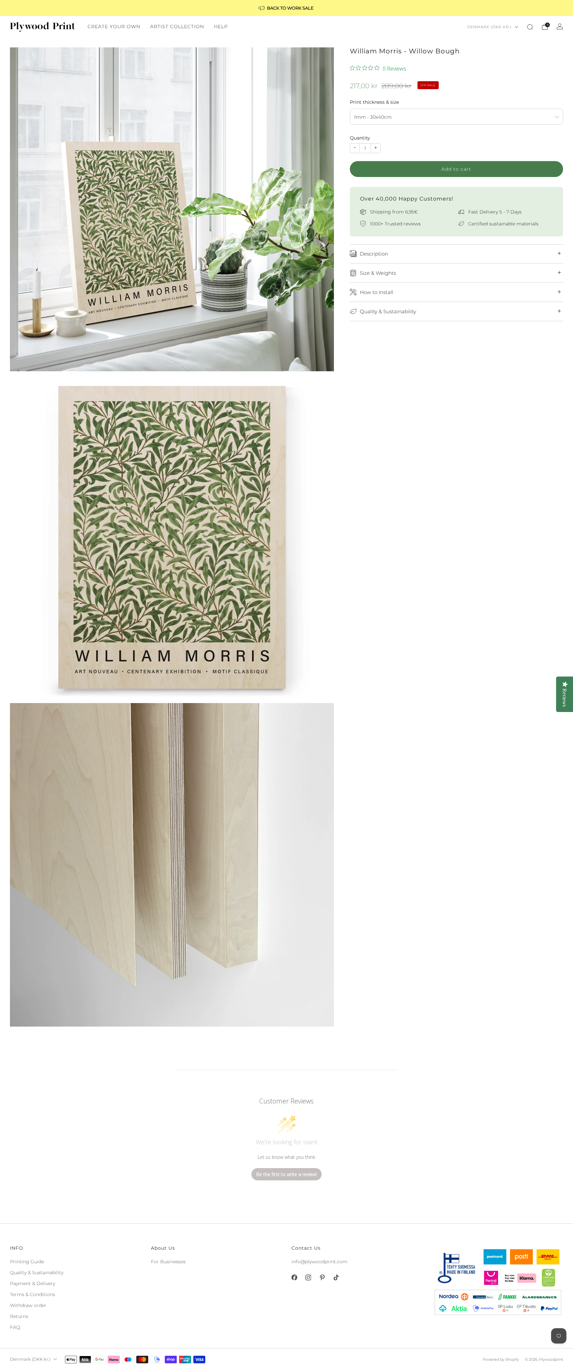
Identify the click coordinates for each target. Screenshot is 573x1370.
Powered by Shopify (501, 1359)
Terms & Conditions (32, 1294)
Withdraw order (28, 1305)
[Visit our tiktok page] (336, 1277)
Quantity (360, 138)
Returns (19, 1316)
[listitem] (286, 8)
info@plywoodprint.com (319, 1262)
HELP (221, 27)
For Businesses (168, 1262)
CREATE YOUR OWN (114, 27)
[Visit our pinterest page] (322, 1277)
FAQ (15, 1327)
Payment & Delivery (32, 1283)
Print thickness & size (374, 102)
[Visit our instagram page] (308, 1277)
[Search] (530, 27)
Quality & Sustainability (36, 1273)
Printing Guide (27, 1262)
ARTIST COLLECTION (177, 27)
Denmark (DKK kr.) (489, 27)
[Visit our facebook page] (294, 1277)
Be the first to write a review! (286, 1174)
